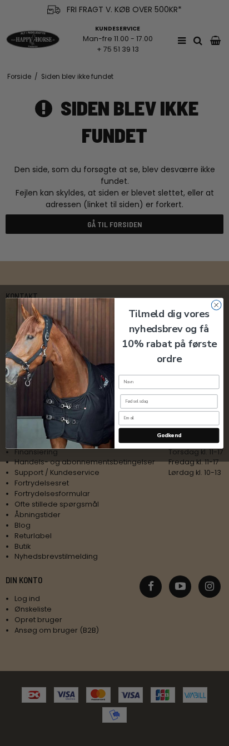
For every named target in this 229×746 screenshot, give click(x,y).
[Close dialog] (216, 305)
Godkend (169, 435)
